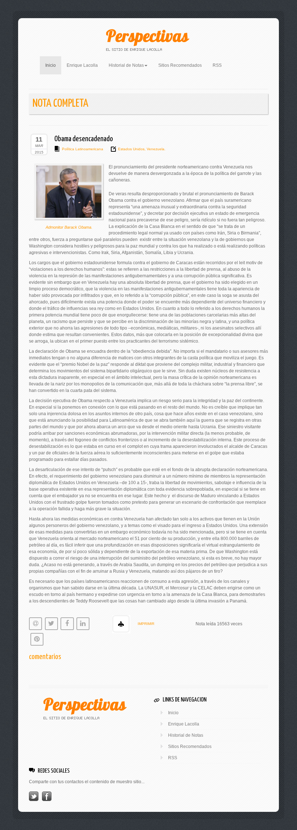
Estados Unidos (131, 149)
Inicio (53, 65)
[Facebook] (46, 795)
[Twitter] (33, 795)
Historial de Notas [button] (126, 65)
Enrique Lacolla (82, 65)
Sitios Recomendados (180, 65)
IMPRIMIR (146, 624)
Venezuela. (156, 149)
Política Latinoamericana (82, 149)
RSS (217, 65)
